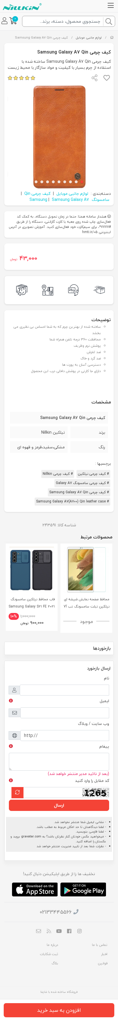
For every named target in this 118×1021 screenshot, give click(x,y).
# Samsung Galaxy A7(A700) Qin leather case (72, 501)
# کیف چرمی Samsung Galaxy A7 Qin (79, 492)
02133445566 (56, 912)
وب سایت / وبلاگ (93, 723)
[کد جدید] (17, 792)
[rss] (49, 932)
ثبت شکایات (49, 954)
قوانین (102, 963)
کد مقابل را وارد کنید (92, 780)
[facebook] (69, 932)
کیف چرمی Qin (37, 193)
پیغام (104, 746)
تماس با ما (99, 945)
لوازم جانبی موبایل (89, 37)
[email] (39, 932)
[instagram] (79, 932)
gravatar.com (31, 836)
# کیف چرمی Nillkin (58, 474)
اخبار (104, 954)
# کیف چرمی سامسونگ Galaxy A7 (82, 483)
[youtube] (59, 932)
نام (106, 678)
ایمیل (104, 700)
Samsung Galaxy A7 (70, 199)
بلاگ (55, 963)
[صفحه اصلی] (112, 37)
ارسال (59, 805)
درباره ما (52, 945)
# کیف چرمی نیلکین (93, 474)
